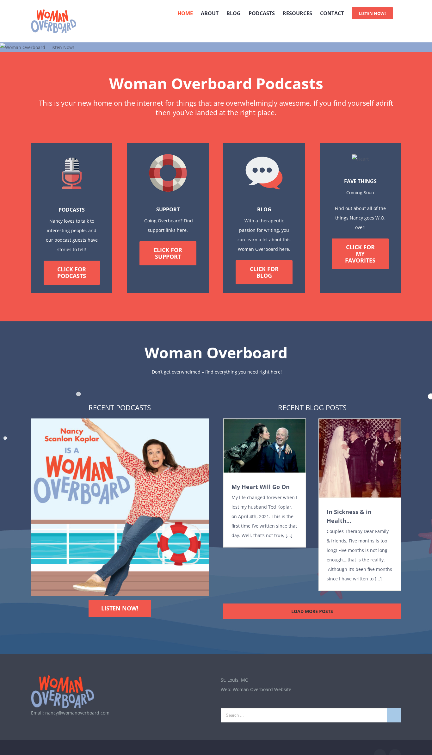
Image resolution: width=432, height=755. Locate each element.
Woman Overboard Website (262, 689)
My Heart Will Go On (260, 487)
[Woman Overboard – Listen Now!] (37, 47)
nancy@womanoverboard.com (77, 713)
